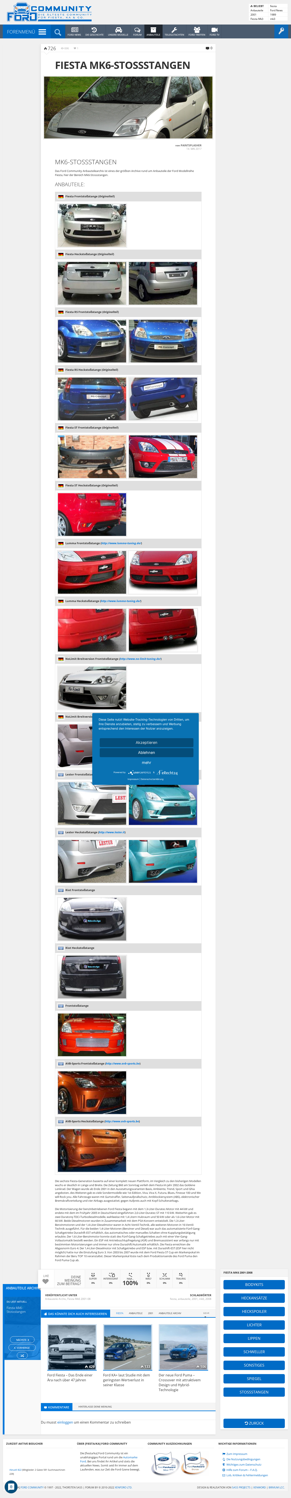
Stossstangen (254, 1392)
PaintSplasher (191, 145)
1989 (273, 14)
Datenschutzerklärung (152, 779)
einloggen (65, 1422)
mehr (146, 762)
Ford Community (32, 1487)
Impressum (133, 779)
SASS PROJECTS (241, 1487)
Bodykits (254, 1284)
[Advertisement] (248, 1407)
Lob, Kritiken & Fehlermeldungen (247, 1475)
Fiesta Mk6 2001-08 (79, 1299)
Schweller (254, 1351)
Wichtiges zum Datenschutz (243, 1464)
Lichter (254, 1324)
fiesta (273, 6)
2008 (208, 1299)
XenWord (259, 1487)
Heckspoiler (254, 1311)
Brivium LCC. (277, 1487)
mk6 (201, 1299)
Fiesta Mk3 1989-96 (257, 19)
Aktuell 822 (15, 1469)
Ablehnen (146, 752)
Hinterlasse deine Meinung (95, 1406)
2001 (253, 14)
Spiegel (254, 1378)
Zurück (256, 1423)
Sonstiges (254, 1365)
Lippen (254, 1338)
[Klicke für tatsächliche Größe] (128, 108)
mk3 (272, 19)
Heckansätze (254, 1297)
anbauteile (184, 1299)
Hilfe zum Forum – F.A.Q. (242, 1470)
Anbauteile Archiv (257, 10)
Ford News (276, 10)
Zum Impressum (236, 1454)
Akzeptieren (146, 742)
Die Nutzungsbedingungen (243, 1459)
